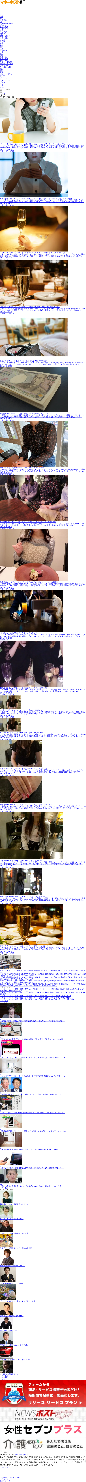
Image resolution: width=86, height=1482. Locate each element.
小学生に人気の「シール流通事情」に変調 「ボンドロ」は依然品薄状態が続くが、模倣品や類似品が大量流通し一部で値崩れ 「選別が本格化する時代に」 (43, 981)
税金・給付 (4, 57)
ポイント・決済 (6, 74)
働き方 (2, 33)
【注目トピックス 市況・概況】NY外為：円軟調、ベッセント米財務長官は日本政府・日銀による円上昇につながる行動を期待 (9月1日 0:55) (42, 990)
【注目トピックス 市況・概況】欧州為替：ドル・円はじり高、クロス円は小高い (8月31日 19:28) (37, 999)
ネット (2, 84)
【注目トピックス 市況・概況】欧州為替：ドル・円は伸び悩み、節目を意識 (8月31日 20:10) (35, 997)
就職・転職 (4, 38)
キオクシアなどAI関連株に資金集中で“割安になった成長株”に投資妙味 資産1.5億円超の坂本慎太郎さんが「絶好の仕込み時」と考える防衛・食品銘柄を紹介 (43, 974)
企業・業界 (4, 27)
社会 (1, 30)
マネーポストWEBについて (10, 1478)
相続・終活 (4, 60)
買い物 (2, 75)
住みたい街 (4, 65)
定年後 (2, 40)
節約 (1, 70)
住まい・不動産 (6, 62)
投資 (1, 17)
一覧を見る (4, 1188)
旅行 (1, 47)
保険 (1, 55)
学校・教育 (4, 37)
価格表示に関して (22, 1455)
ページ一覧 (4, 1479)
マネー (2, 52)
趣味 (1, 45)
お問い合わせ (5, 1481)
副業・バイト (5, 35)
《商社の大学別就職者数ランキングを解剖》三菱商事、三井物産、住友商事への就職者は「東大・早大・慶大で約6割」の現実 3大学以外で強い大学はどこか (43, 978)
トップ (2, 15)
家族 (1, 44)
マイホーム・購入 (6, 64)
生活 (1, 49)
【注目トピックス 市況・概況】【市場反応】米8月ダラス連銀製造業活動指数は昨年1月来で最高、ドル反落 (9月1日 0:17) (43, 993)
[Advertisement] (38, 9)
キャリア (3, 32)
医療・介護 (4, 59)
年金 (1, 54)
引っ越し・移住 (6, 67)
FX (1, 22)
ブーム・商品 (5, 80)
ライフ (2, 42)
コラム (2, 86)
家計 (1, 69)
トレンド (3, 79)
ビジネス (3, 25)
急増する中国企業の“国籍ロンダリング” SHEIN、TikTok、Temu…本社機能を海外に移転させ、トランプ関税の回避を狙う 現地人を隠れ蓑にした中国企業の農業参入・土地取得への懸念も (43, 985)
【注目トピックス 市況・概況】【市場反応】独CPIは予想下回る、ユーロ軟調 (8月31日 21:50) (35, 996)
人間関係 (3, 50)
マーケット (4, 28)
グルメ (2, 82)
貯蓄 (1, 72)
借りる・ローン (6, 77)
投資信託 (3, 20)
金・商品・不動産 (6, 23)
